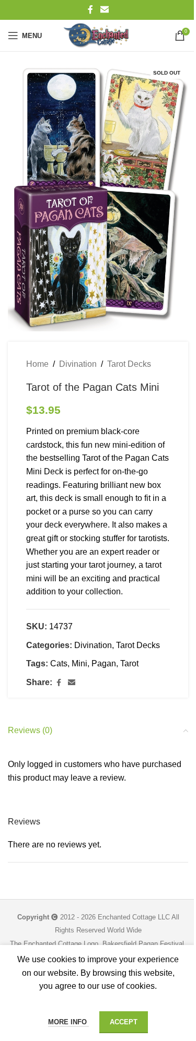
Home (37, 364)
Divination (78, 364)
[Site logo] (97, 35)
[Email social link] (104, 10)
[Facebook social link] (90, 10)
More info (68, 1022)
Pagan (103, 663)
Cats (58, 663)
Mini (79, 663)
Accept (123, 1022)
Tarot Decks (129, 364)
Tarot (129, 663)
